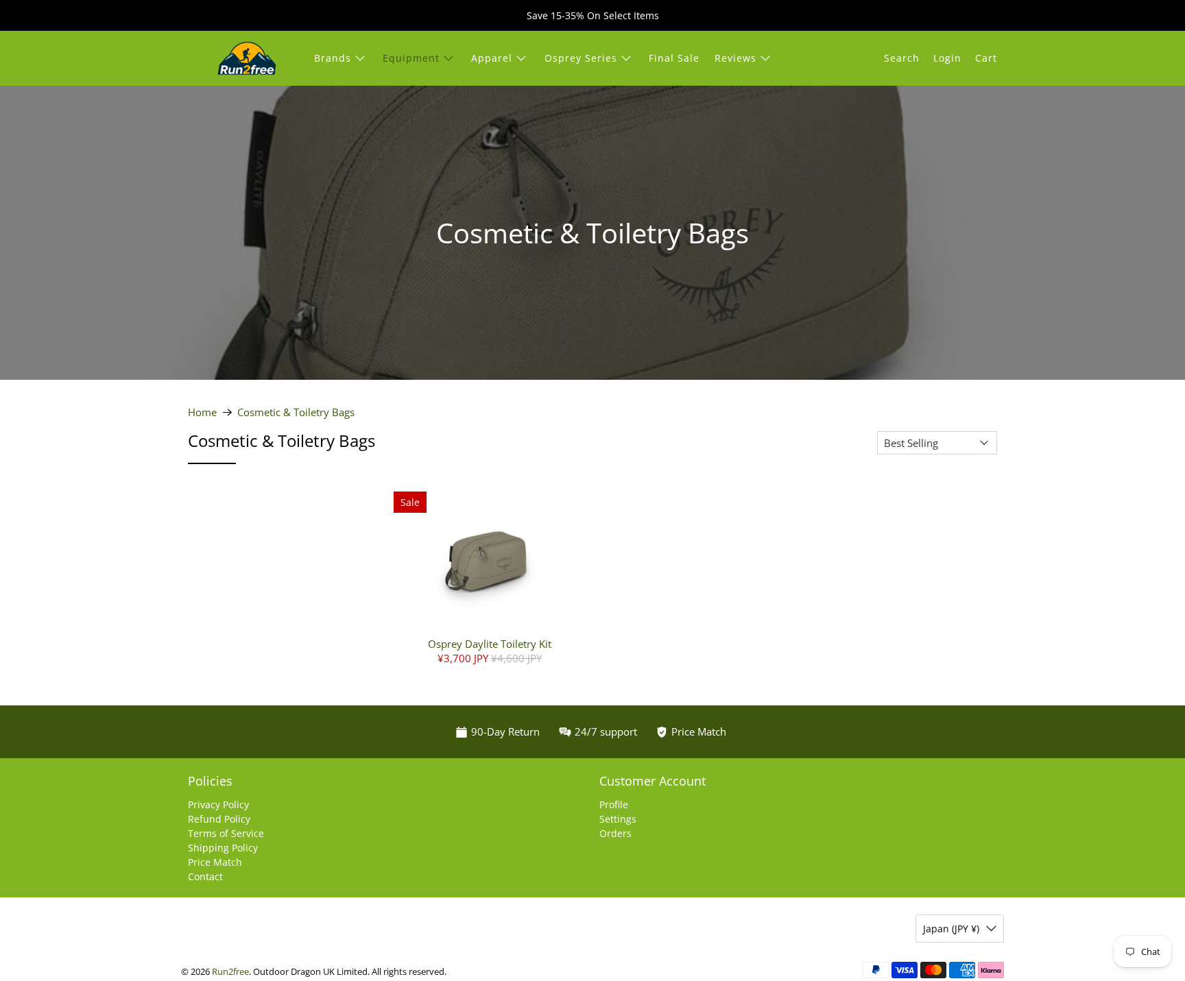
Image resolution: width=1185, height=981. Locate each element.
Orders (615, 833)
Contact (205, 876)
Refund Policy (219, 818)
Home (202, 412)
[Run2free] (246, 58)
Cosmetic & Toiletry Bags (296, 412)
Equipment (411, 57)
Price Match (215, 862)
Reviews (735, 57)
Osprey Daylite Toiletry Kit (489, 643)
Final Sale (674, 57)
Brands (332, 57)
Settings (617, 818)
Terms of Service (226, 833)
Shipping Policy (223, 847)
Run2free (230, 972)
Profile (613, 804)
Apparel (491, 57)
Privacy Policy (218, 804)
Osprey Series (580, 57)
